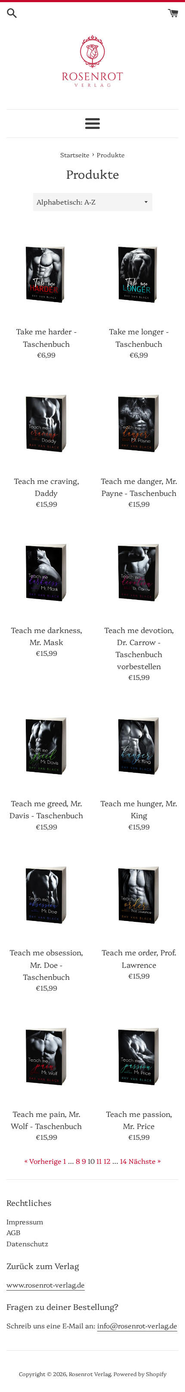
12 (107, 1161)
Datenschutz (27, 1243)
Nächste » (144, 1161)
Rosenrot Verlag (90, 1373)
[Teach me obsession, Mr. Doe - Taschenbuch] (46, 893)
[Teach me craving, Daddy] (46, 421)
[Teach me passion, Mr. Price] (139, 1054)
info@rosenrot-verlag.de (137, 1325)
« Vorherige (43, 1161)
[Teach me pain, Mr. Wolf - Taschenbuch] (46, 1054)
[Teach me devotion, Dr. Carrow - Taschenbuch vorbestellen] (139, 570)
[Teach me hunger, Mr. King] (139, 744)
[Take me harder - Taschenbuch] (46, 272)
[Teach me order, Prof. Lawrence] (139, 893)
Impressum (24, 1221)
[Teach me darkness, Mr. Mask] (46, 570)
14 (123, 1161)
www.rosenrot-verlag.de (45, 1284)
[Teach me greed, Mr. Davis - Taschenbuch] (46, 744)
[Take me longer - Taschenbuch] (139, 272)
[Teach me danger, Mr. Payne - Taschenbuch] (139, 421)
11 (99, 1161)
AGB (13, 1232)
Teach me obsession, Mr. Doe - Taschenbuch (46, 964)
